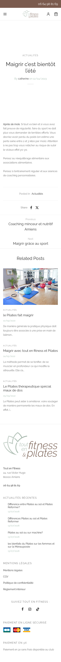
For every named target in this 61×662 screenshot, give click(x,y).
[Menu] (5, 14)
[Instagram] (30, 609)
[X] (37, 207)
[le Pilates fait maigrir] (30, 286)
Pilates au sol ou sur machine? (25, 532)
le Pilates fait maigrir (18, 315)
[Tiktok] (37, 609)
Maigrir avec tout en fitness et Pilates (30, 351)
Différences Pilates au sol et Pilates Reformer (27, 520)
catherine (23, 78)
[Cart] (56, 14)
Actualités (30, 55)
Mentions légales (13, 570)
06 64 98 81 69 (48, 4)
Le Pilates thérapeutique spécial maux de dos (27, 388)
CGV (5, 576)
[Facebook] (31, 207)
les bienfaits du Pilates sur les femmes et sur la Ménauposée (31, 545)
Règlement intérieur (14, 589)
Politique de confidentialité (18, 582)
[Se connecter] (48, 14)
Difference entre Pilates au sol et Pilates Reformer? (30, 506)
